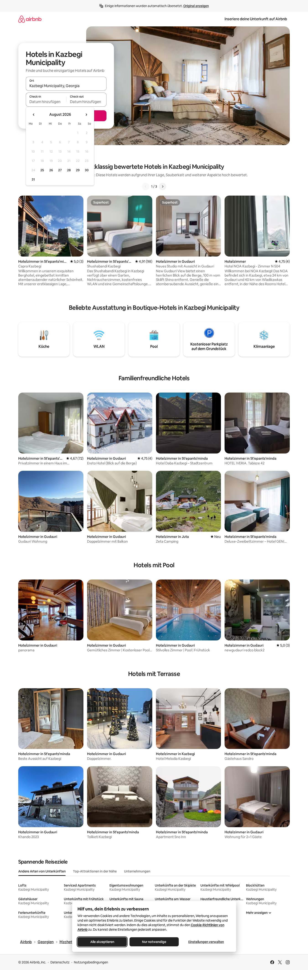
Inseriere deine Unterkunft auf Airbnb (256, 19)
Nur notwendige (154, 942)
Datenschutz (60, 962)
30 (87, 170)
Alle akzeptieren (102, 942)
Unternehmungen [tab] (137, 871)
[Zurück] (145, 186)
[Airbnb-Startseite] (29, 19)
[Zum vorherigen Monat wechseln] (33, 114)
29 (78, 170)
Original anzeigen (196, 6)
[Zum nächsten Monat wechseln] (86, 114)
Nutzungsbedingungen (91, 962)
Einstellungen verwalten (206, 942)
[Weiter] (162, 186)
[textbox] (45, 101)
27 (60, 170)
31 (33, 179)
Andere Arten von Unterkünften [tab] (42, 871)
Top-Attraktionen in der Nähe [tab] (95, 871)
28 (69, 170)
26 (51, 170)
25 (42, 170)
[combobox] (66, 85)
